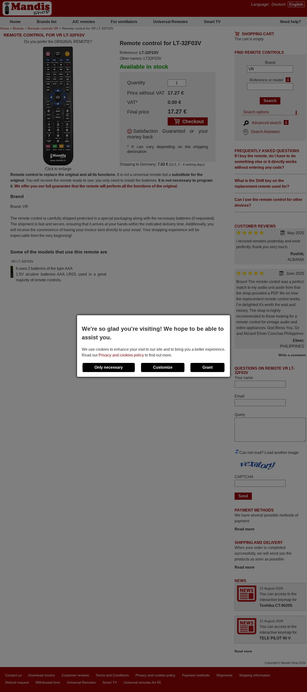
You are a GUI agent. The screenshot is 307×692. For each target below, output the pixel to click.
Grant (207, 367)
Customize (162, 367)
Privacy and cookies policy (121, 355)
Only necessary (108, 367)
